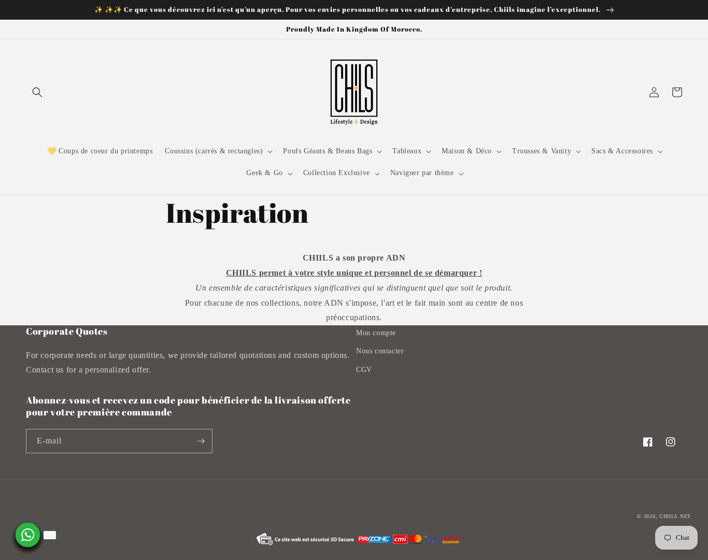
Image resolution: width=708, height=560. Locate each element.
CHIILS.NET (675, 516)
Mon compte (376, 333)
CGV (364, 370)
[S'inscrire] (200, 441)
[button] (37, 92)
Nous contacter (380, 351)
